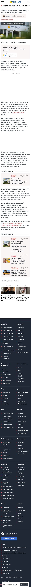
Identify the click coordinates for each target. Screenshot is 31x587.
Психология (21, 401)
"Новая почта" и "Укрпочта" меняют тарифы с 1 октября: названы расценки (18, 261)
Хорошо (23, 584)
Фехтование (21, 381)
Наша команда (6, 564)
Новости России (7, 419)
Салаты (20, 519)
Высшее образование (22, 345)
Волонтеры (6, 455)
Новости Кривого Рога (8, 347)
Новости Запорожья (6, 342)
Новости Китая (7, 424)
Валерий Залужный (6, 483)
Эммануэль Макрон (6, 478)
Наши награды (6, 558)
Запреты (20, 479)
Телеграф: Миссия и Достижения (12, 570)
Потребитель (22, 416)
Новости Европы (8, 413)
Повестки (21, 442)
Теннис (20, 373)
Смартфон (6, 404)
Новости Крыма (7, 353)
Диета (19, 398)
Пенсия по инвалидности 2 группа (7, 512)
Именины (21, 485)
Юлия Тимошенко (8, 492)
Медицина (21, 339)
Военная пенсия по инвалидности (8, 517)
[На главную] (15, 2)
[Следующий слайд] (29, 5)
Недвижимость (7, 374)
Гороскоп (20, 413)
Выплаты (20, 333)
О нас (3, 544)
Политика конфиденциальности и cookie (14, 547)
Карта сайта (5, 567)
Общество (20, 324)
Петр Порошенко (8, 489)
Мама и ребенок (23, 392)
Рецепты (19, 503)
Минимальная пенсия (7, 521)
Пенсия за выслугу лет (8, 525)
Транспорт (6, 372)
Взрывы (5, 447)
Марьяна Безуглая (8, 495)
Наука (3, 389)
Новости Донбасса (8, 351)
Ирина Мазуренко (10, 16)
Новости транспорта (14, 268)
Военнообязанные (23, 451)
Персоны (4, 464)
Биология (5, 398)
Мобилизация (21, 439)
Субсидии (21, 336)
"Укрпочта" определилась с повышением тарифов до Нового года (19, 181)
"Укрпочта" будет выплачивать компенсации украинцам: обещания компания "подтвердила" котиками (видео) (19, 246)
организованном (18, 112)
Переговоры (6, 450)
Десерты (20, 516)
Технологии (6, 392)
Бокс (19, 370)
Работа (20, 330)
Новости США (7, 416)
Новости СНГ (7, 421)
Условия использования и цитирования (14, 553)
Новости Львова (8, 339)
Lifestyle (19, 409)
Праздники (20, 464)
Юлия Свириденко (8, 498)
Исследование (22, 404)
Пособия (20, 349)
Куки (14, 584)
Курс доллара (7, 380)
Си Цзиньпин (7, 475)
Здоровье (20, 389)
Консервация (22, 510)
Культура (20, 424)
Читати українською (7, 19)
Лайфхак (20, 427)
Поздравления (22, 433)
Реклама (4, 556)
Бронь (20, 445)
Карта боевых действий (7, 443)
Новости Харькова (8, 330)
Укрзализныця (7, 383)
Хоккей (20, 376)
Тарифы (5, 377)
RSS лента (5, 573)
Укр (29, 2)
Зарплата (21, 327)
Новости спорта (22, 364)
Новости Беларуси (8, 427)
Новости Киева (7, 327)
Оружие (5, 452)
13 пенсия (6, 507)
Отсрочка (20, 448)
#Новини (16, 280)
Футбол (20, 367)
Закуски (20, 521)
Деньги (5, 369)
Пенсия (3, 503)
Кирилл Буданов (8, 486)
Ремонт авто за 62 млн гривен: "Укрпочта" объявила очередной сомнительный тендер (19, 273)
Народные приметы (21, 472)
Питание (20, 395)
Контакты (5, 561)
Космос (5, 395)
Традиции (21, 476)
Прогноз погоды (23, 352)
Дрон (4, 401)
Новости (4, 324)
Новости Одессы (8, 336)
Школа (20, 342)
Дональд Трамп (7, 472)
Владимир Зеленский (6, 468)
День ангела (21, 482)
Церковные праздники (21, 468)
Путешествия (22, 421)
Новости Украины (13, 176)
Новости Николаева (6, 357)
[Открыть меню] (2, 2)
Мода (19, 419)
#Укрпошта (9, 280)
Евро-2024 (21, 379)
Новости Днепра (8, 333)
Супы (19, 513)
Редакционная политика (9, 550)
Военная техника (8, 458)
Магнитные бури (23, 430)
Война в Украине (6, 439)
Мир (2, 409)
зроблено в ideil (5, 581)
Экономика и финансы (5, 364)
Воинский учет (22, 454)
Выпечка (20, 507)
